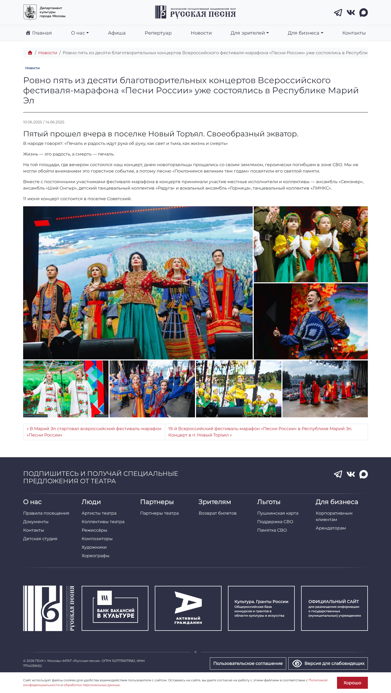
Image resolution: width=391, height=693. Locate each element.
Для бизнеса (303, 33)
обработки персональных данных (92, 685)
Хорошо (352, 682)
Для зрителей (248, 33)
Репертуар (158, 33)
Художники (94, 547)
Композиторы (97, 538)
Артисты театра (99, 513)
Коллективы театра (103, 521)
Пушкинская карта (277, 513)
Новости (201, 33)
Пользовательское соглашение (248, 663)
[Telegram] (338, 12)
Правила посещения (46, 513)
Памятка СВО (272, 530)
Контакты (354, 33)
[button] (138, 282)
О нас (78, 33)
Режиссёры (94, 530)
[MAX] (363, 12)
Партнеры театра (159, 513)
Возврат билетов (218, 513)
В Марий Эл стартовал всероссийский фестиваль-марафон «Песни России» (94, 432)
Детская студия (40, 538)
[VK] (351, 12)
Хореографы (96, 555)
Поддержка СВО (275, 521)
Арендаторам (331, 528)
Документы (36, 521)
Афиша (117, 33)
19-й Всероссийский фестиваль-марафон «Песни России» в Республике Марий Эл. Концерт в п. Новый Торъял (260, 432)
